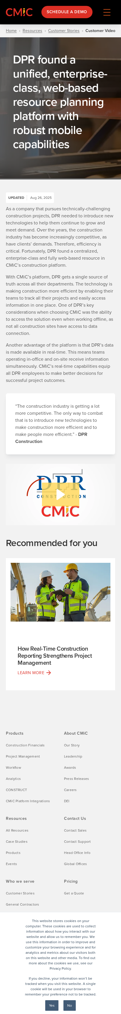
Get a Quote (74, 893)
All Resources (17, 830)
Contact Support (77, 841)
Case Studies (17, 841)
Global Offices (75, 864)
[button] (60, 494)
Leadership (73, 756)
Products (13, 852)
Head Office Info (77, 852)
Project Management (23, 756)
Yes (52, 1005)
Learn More (31, 673)
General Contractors (22, 904)
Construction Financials (25, 745)
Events (11, 864)
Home (11, 31)
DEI (67, 801)
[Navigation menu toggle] (107, 12)
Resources (32, 31)
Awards (70, 767)
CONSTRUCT (16, 790)
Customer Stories (64, 31)
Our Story (72, 745)
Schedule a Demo (67, 12)
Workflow (13, 767)
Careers (70, 790)
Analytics (13, 778)
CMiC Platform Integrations (28, 801)
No (69, 1005)
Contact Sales (75, 830)
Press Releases (76, 778)
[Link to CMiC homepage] (20, 12)
